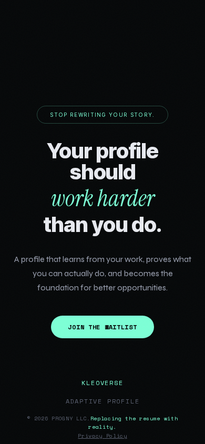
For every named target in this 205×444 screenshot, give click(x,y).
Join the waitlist (102, 326)
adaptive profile (103, 401)
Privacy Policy (102, 436)
